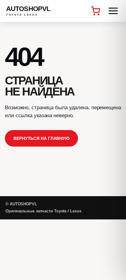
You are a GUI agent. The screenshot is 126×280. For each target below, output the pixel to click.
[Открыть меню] (113, 11)
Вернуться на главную (41, 138)
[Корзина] (95, 11)
